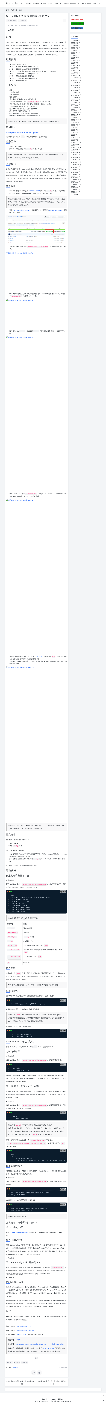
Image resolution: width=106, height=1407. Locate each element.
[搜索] (102, 3)
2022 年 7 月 (75, 103)
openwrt (25, 1362)
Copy (64, 892)
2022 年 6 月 (75, 105)
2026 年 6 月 (75, 40)
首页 (22, 4)
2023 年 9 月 (75, 83)
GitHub (17, 1362)
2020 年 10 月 (76, 122)
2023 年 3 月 (75, 93)
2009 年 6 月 (75, 194)
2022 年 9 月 (75, 98)
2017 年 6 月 (75, 182)
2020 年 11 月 (76, 120)
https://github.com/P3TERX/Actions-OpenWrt (22, 133)
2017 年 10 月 (76, 180)
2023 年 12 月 (76, 78)
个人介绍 (81, 4)
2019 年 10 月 (76, 147)
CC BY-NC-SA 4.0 (48, 1348)
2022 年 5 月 (75, 107)
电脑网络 (28, 4)
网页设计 (43, 4)
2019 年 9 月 (75, 150)
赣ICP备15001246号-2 (42, 1401)
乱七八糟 (58, 4)
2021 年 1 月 (75, 117)
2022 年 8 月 (75, 100)
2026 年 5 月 (75, 43)
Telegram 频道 (21, 1334)
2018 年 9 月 (75, 167)
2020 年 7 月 (75, 127)
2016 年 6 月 (75, 187)
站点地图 (88, 4)
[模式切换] (99, 3)
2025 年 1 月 (75, 55)
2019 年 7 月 (75, 155)
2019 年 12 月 (76, 142)
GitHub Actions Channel (25, 1330)
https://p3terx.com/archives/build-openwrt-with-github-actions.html (40, 1344)
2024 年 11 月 (76, 58)
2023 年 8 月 (75, 85)
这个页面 (39, 656)
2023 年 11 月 (76, 80)
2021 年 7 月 (75, 115)
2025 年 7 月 (75, 50)
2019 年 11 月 (76, 145)
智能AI (95, 4)
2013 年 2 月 (75, 189)
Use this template (55, 210)
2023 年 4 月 (75, 90)
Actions (10, 1362)
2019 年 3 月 (75, 160)
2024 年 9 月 (75, 60)
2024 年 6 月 (75, 65)
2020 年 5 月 (75, 132)
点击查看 (11, 880)
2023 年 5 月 (75, 88)
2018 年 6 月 (75, 172)
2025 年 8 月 (75, 48)
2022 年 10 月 (76, 95)
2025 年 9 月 (75, 45)
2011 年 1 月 (75, 192)
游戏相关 (51, 4)
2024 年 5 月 (75, 68)
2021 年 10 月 (76, 112)
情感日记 (73, 4)
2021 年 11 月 (76, 110)
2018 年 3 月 (75, 175)
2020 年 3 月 (75, 137)
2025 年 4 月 (75, 53)
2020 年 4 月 (75, 135)
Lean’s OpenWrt (34, 191)
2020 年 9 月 (75, 125)
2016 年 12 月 (76, 184)
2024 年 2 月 (75, 73)
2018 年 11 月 (76, 162)
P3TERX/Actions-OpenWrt (22, 210)
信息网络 (36, 4)
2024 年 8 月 (75, 63)
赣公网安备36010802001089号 (61, 1401)
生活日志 (66, 4)
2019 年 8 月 (75, 152)
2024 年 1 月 (75, 75)
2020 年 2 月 (75, 140)
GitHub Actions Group (24, 1326)
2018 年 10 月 (76, 165)
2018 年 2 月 (75, 177)
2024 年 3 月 (75, 70)
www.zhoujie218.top (56, 1399)
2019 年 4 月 (75, 157)
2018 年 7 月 (75, 170)
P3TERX (18, 1340)
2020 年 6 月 (75, 130)
